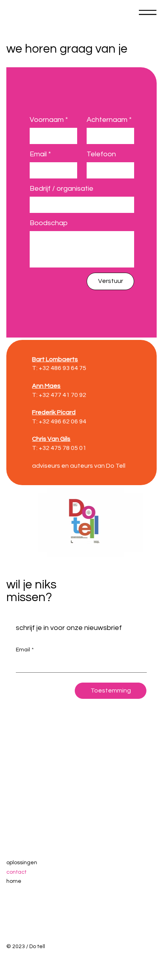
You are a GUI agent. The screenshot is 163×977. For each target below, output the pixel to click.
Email (40, 154)
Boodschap (49, 223)
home (13, 881)
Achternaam (109, 119)
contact (16, 872)
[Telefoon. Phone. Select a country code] (99, 170)
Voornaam (49, 119)
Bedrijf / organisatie (61, 188)
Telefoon (101, 154)
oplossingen (21, 862)
